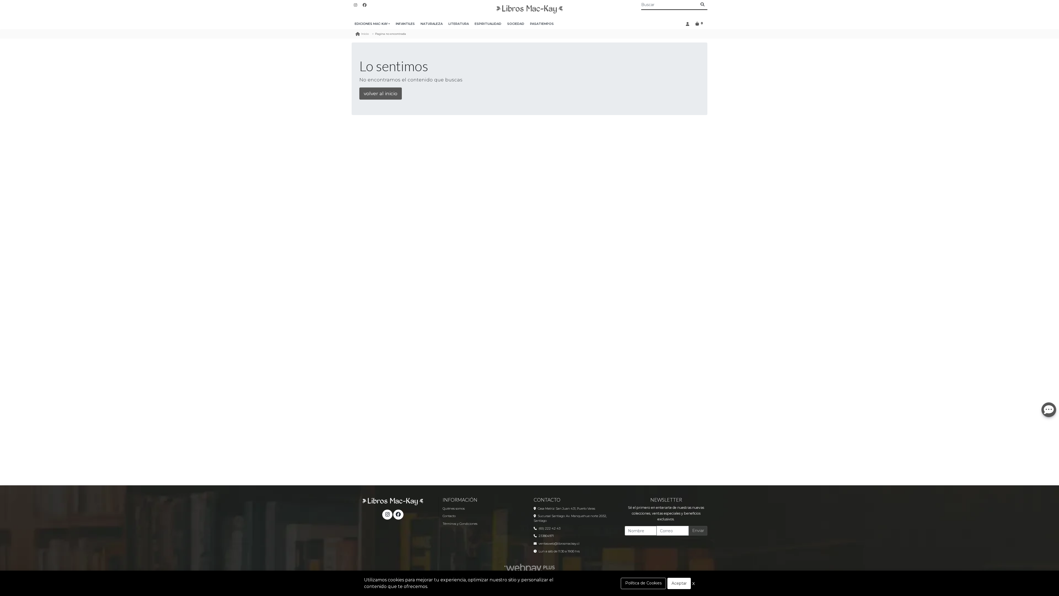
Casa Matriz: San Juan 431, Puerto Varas (566, 508)
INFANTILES (405, 24)
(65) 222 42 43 (549, 528)
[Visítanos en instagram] (387, 515)
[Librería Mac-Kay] (529, 9)
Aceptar (679, 583)
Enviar (698, 530)
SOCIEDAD (515, 24)
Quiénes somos (454, 508)
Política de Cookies (643, 583)
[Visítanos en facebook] (398, 515)
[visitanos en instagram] (355, 5)
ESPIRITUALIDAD (488, 24)
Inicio (365, 33)
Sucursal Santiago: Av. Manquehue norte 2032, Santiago (570, 518)
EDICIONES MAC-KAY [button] (371, 24)
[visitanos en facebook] (364, 5)
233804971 (546, 536)
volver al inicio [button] (380, 93)
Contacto (449, 516)
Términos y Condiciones (460, 524)
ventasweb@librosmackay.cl (559, 544)
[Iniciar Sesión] (687, 24)
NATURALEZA (432, 24)
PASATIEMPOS (542, 24)
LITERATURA (458, 24)
